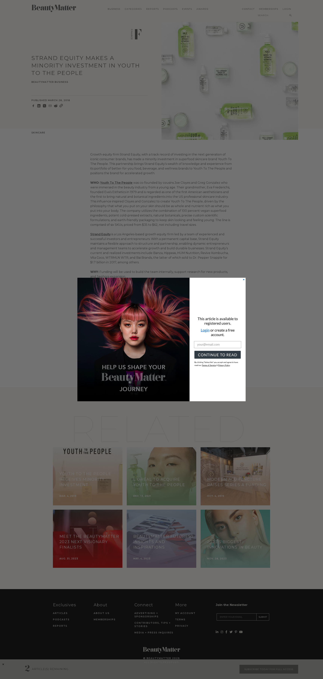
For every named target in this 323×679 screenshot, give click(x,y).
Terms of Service (209, 365)
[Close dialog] (243, 279)
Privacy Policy (224, 365)
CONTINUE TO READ (217, 354)
